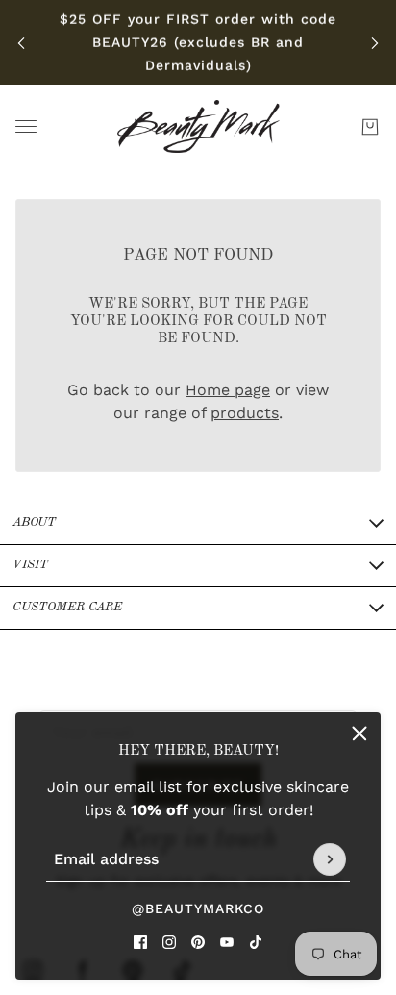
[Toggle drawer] (26, 126)
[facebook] (140, 942)
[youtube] (226, 942)
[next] (374, 43)
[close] (359, 733)
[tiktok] (255, 942)
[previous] (21, 43)
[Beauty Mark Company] (198, 126)
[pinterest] (198, 942)
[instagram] (169, 942)
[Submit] (329, 859)
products (244, 413)
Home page (228, 390)
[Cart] (370, 126)
